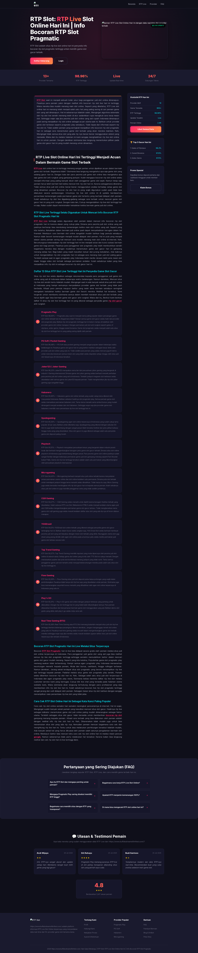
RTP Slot (41, 100)
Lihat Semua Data (146, 129)
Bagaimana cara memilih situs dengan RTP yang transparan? (70, 807)
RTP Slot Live (40, 221)
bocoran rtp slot (114, 715)
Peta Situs (147, 937)
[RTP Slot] (36, 4)
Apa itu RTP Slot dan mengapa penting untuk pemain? (69, 783)
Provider (153, 4)
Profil (86, 925)
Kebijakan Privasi (90, 933)
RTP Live (142, 4)
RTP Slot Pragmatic (51, 651)
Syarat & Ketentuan (91, 937)
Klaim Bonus (145, 187)
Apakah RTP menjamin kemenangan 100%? (121, 795)
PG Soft (117, 929)
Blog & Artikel (149, 933)
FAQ (162, 4)
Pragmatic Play (119, 925)
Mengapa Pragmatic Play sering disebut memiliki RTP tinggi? (71, 795)
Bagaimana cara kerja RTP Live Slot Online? (121, 783)
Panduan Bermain (150, 929)
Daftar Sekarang (41, 61)
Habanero (117, 933)
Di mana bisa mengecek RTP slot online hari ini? (123, 807)
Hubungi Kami (89, 929)
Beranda (131, 4)
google (37, 737)
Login (61, 61)
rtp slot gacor (115, 301)
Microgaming (119, 937)
